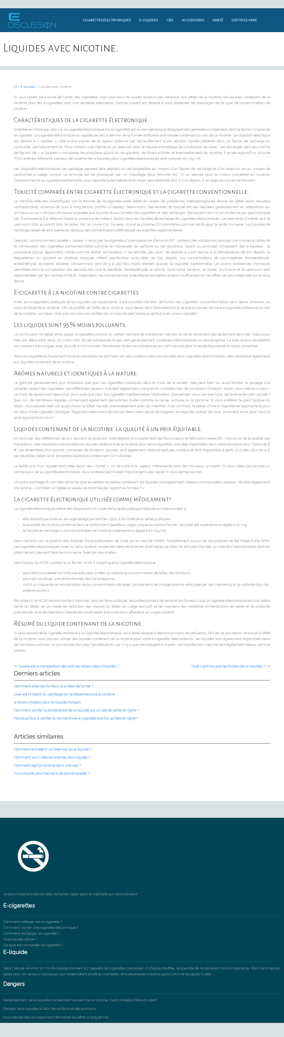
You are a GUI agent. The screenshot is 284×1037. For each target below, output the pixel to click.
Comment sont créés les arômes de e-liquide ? (52, 757)
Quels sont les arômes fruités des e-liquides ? (228, 666)
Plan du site (142, 1026)
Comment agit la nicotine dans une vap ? (47, 765)
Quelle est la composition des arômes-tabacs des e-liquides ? (69, 666)
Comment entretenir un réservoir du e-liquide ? (52, 749)
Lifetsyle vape (244, 20)
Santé (217, 20)
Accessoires (193, 20)
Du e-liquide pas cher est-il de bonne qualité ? (51, 773)
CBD (169, 20)
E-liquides (148, 20)
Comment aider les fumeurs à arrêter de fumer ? (53, 686)
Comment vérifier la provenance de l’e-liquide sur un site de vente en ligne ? (76, 710)
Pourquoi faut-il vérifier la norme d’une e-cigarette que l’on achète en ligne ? (76, 718)
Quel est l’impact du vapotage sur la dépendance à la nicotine (64, 694)
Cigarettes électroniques (107, 20)
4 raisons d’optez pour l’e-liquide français (47, 702)
